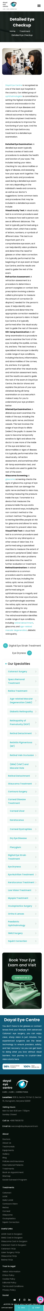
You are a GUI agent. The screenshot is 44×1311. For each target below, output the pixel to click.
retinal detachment (23, 622)
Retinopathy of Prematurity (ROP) (20, 722)
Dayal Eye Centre (13, 85)
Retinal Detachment (21, 733)
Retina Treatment (17, 690)
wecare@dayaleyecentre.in (24, 1126)
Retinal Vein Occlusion (22, 755)
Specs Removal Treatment (16, 681)
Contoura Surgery (17, 791)
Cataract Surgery (17, 671)
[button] (39, 5)
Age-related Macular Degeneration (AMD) (21, 700)
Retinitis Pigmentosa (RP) (21, 744)
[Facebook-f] (19, 1300)
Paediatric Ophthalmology (16, 923)
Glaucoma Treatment (20, 783)
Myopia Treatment (18, 898)
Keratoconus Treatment (21, 882)
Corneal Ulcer (17, 810)
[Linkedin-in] (29, 1300)
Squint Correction (17, 941)
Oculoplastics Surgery (20, 905)
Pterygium (15, 847)
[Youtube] (15, 1300)
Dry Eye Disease (18, 838)
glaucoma (10, 479)
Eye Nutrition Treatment (21, 874)
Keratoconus (17, 820)
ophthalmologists (13, 96)
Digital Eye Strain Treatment (17, 857)
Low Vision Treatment (19, 890)
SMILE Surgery (15, 933)
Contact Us (21, 978)
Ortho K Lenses (16, 913)
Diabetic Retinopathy (21, 711)
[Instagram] (24, 1300)
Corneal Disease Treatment (17, 801)
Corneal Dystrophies (21, 829)
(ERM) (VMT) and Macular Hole (19, 766)
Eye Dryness (14, 866)
